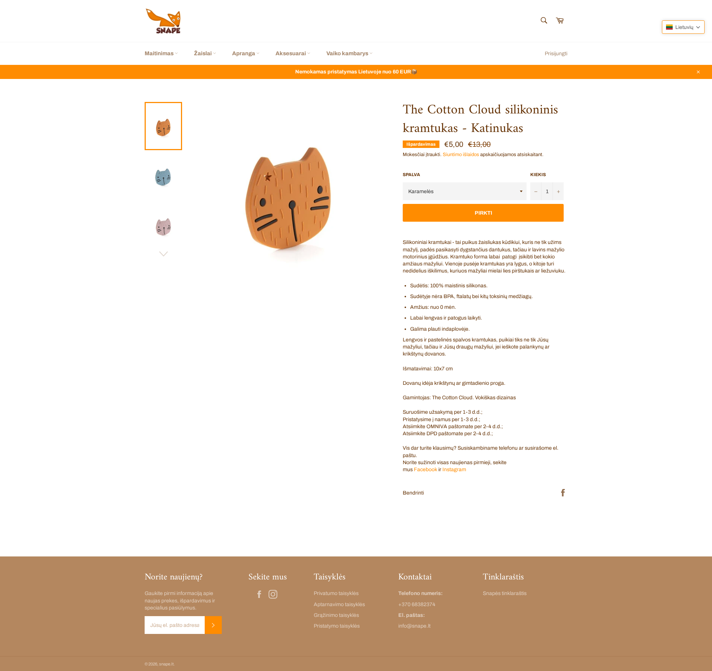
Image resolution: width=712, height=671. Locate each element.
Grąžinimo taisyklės (336, 615)
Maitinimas (160, 53)
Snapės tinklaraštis (505, 593)
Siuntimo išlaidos (461, 154)
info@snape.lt (414, 626)
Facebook (425, 469)
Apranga (244, 53)
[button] (683, 27)
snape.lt (166, 664)
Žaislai (203, 53)
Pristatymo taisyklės (337, 626)
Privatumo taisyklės (336, 593)
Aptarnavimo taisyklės (339, 604)
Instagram (454, 469)
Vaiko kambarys (347, 53)
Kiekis (538, 174)
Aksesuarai (291, 53)
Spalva (411, 174)
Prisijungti (556, 53)
